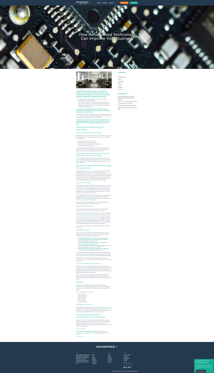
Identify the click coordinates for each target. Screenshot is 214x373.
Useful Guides (94, 360)
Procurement (110, 359)
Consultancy (110, 357)
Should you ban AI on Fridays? (125, 103)
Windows (78, 288)
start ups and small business (85, 199)
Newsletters (94, 359)
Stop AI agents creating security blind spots (82, 362)
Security (120, 85)
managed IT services (102, 307)
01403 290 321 (134, 2)
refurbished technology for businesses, (85, 214)
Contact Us (111, 2)
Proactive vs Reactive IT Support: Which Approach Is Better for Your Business (126, 98)
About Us (93, 354)
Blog (92, 356)
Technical (82, 336)
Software (120, 87)
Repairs (120, 83)
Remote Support (124, 2)
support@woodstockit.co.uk (128, 364)
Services (99, 2)
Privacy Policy (94, 363)
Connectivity (110, 360)
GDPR (119, 79)
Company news (122, 77)
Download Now (201, 371)
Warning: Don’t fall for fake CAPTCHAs (127, 101)
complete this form (81, 333)
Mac (97, 286)
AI (118, 75)
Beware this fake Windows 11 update (127, 105)
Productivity (121, 81)
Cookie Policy (94, 362)
